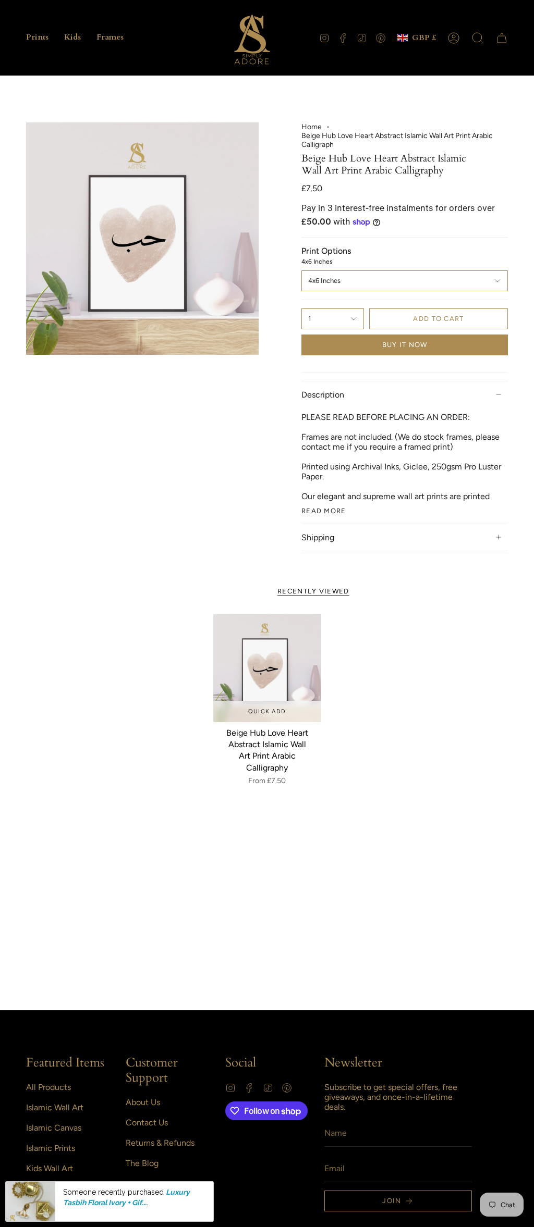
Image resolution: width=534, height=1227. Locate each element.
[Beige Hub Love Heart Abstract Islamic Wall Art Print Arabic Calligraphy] (267, 668)
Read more (323, 511)
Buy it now (405, 345)
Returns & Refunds (160, 1143)
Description (322, 395)
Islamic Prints (50, 1148)
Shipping (317, 537)
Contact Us (147, 1122)
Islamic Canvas (53, 1128)
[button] (37, 38)
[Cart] (502, 38)
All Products (48, 1087)
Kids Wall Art (49, 1168)
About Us (143, 1102)
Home (311, 126)
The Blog (142, 1163)
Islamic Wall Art (54, 1107)
